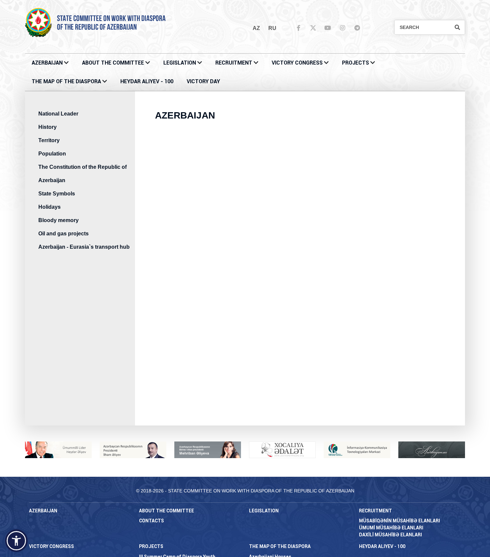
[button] (16, 540)
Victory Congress (297, 63)
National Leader (58, 114)
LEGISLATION (179, 63)
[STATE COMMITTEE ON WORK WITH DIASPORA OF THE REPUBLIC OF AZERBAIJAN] (38, 22)
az (256, 28)
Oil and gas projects (63, 233)
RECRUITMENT (233, 63)
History (47, 127)
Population (52, 153)
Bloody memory (58, 220)
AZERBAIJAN (47, 63)
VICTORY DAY (203, 81)
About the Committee (113, 63)
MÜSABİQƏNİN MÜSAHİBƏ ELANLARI (399, 520)
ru (272, 28)
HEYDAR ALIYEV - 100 (146, 81)
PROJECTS (355, 63)
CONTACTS (151, 520)
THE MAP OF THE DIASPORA (66, 81)
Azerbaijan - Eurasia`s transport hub (84, 247)
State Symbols (56, 193)
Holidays (49, 207)
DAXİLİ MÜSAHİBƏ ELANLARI (390, 534)
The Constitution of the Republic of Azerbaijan (82, 173)
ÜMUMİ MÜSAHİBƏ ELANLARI (391, 527)
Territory (49, 140)
